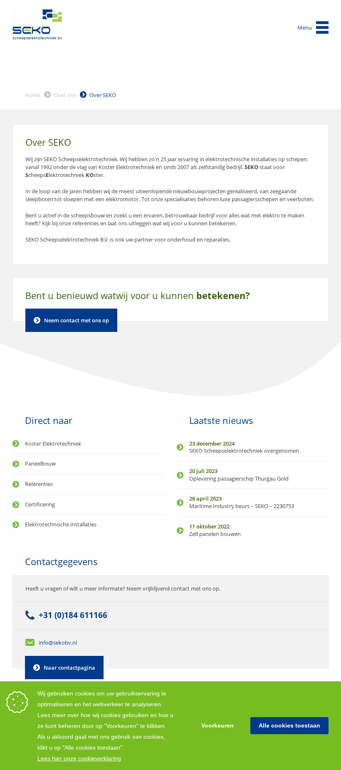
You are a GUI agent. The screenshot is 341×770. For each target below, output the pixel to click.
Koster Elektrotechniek (53, 443)
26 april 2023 (205, 498)
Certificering (40, 504)
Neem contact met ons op (76, 320)
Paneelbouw (40, 463)
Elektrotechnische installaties (60, 524)
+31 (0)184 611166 (73, 615)
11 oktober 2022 (209, 526)
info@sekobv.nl (58, 642)
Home (32, 95)
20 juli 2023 (203, 471)
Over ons (65, 95)
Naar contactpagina (69, 667)
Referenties (39, 484)
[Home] (37, 24)
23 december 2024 (212, 443)
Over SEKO (102, 95)
